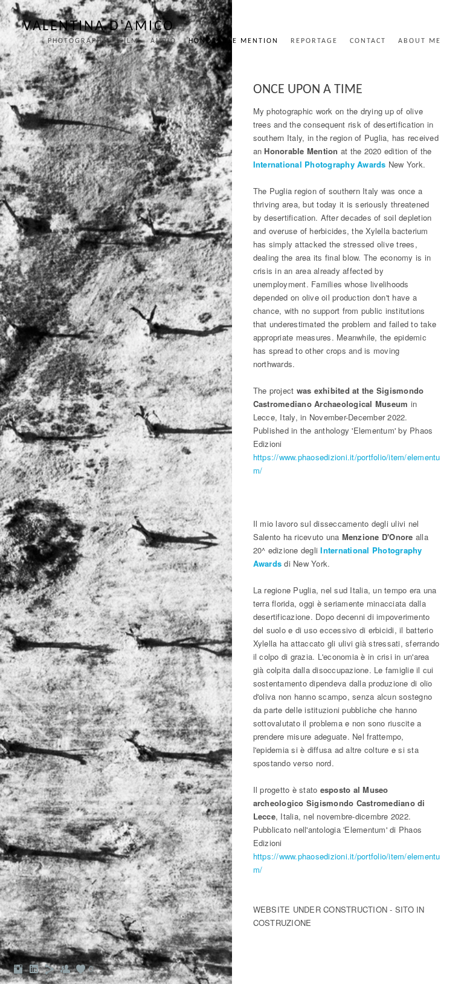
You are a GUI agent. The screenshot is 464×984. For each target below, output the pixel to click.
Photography (77, 41)
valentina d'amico (99, 26)
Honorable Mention (233, 41)
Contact (368, 41)
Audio (163, 41)
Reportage (314, 41)
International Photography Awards (319, 164)
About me (419, 41)
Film (128, 41)
